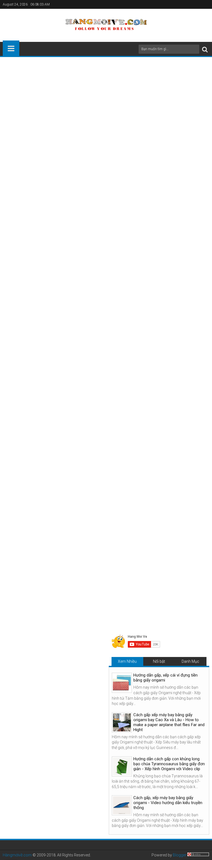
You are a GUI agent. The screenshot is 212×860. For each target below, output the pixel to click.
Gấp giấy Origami (35, 445)
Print (170, 202)
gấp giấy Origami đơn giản (100, 236)
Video (11, 295)
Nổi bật (159, 661)
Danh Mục (190, 661)
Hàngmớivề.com (17, 855)
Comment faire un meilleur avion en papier (168, 433)
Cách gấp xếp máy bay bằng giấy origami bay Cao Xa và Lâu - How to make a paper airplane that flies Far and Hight (173, 551)
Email (190, 202)
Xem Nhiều (127, 661)
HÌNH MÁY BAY (193, 272)
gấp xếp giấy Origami (105, 212)
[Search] (204, 49)
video (31, 236)
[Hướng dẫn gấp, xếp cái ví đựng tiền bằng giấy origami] (122, 683)
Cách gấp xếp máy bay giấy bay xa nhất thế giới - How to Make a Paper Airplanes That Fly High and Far (37, 551)
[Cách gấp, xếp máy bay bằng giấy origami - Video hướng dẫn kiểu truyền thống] (122, 805)
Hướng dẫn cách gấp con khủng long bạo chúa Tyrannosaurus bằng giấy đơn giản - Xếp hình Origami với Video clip (169, 763)
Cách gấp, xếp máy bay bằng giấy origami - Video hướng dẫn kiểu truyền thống (167, 802)
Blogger (179, 855)
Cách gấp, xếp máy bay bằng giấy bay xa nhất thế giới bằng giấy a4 (67, 272)
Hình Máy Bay (65, 445)
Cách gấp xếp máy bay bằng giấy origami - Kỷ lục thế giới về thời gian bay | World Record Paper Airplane (106, 551)
